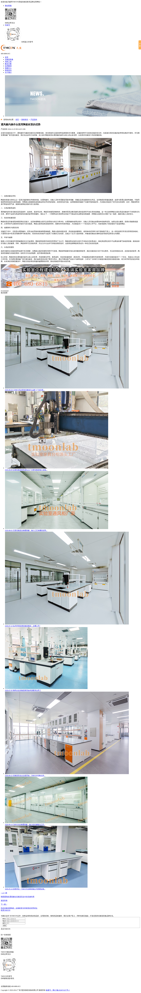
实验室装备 (9, 59)
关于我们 (8, 72)
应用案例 (8, 66)
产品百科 (34, 119)
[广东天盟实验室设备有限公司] (11, 50)
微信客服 (8, 6)
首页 (6, 57)
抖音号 (7, 25)
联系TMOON (5, 910)
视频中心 (8, 68)
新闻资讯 (8, 70)
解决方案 (8, 64)
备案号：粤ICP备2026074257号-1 (58, 990)
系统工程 (8, 61)
